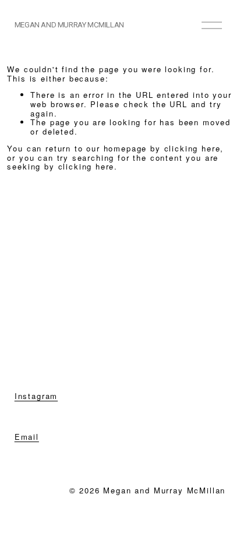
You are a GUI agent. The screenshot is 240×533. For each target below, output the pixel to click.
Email (27, 437)
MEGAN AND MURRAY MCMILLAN (69, 24)
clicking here (192, 148)
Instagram (36, 396)
